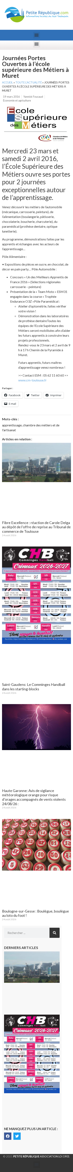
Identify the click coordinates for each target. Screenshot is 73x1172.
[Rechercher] (54, 933)
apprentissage (12, 425)
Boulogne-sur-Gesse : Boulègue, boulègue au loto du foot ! (35, 913)
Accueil (7, 82)
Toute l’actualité (28, 82)
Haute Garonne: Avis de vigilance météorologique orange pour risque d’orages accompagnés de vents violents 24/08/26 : (34, 797)
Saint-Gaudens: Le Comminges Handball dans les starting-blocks (33, 686)
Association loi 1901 (41, 1156)
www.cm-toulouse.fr (32, 380)
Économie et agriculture (17, 100)
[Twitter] (17, 1136)
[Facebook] (7, 1136)
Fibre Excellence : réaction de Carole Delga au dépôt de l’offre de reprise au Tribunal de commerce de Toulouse (36, 527)
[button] (36, 35)
